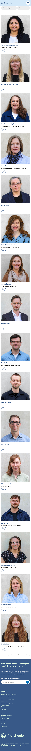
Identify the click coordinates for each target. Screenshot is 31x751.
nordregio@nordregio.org (11, 694)
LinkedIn (3, 720)
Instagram (4, 726)
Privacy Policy (22, 745)
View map (3, 709)
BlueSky (3, 723)
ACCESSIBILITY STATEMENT (8, 745)
